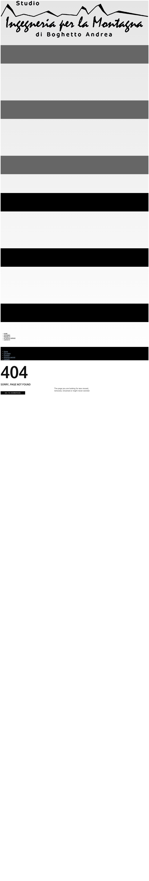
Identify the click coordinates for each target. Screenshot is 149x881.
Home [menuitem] (5, 333)
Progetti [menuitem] (7, 336)
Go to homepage (13, 393)
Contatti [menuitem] (7, 339)
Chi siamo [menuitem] (7, 335)
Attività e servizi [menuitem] (9, 338)
